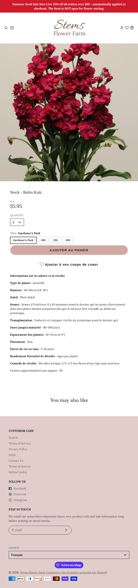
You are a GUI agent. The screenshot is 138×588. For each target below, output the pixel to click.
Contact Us (16, 460)
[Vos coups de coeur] (126, 27)
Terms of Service (20, 443)
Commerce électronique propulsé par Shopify (76, 572)
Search (13, 437)
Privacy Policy (18, 449)
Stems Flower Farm (32, 572)
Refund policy (18, 472)
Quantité (16, 215)
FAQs (12, 455)
